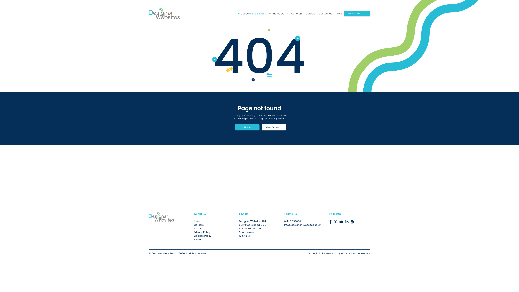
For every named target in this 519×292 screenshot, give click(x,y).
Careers (310, 13)
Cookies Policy (202, 236)
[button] (330, 222)
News (338, 13)
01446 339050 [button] (292, 221)
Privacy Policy (202, 232)
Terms (198, 228)
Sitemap (199, 239)
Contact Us (325, 13)
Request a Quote (357, 13)
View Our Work (274, 127)
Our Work (296, 13)
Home (247, 127)
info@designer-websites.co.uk (302, 225)
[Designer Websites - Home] (169, 217)
